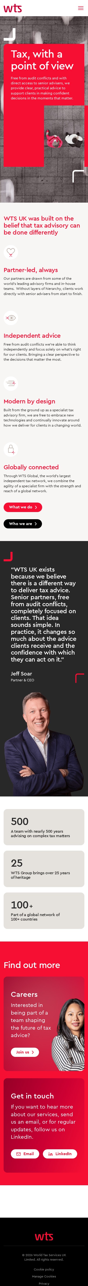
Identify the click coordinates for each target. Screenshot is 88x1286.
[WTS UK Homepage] (13, 8)
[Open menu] (80, 8)
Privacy (44, 1283)
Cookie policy (44, 1269)
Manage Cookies (44, 1276)
